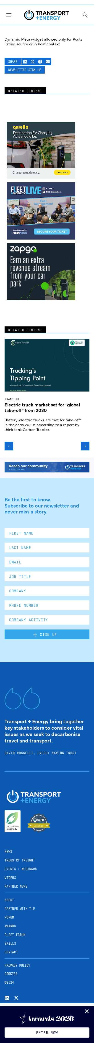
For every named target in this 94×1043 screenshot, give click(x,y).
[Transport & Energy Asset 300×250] (41, 237)
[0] (41, 177)
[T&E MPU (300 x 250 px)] (41, 298)
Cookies (11, 973)
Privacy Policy (17, 965)
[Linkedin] (7, 998)
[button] (25, 61)
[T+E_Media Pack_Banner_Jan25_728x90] (47, 470)
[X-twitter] (16, 998)
